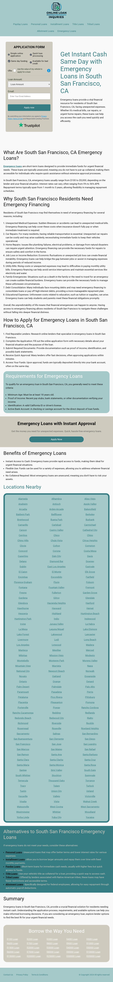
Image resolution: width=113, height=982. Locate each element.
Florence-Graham (23, 582)
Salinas (56, 733)
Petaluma (23, 697)
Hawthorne (23, 608)
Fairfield (90, 577)
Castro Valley (56, 530)
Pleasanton (56, 702)
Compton (90, 545)
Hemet (90, 608)
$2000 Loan (33, 947)
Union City (56, 791)
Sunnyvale (90, 775)
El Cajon (23, 571)
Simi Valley (56, 770)
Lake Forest (23, 634)
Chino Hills (23, 540)
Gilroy (56, 598)
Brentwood (23, 519)
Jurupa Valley (57, 624)
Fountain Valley (56, 587)
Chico (57, 535)
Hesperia (23, 613)
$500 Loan (92, 939)
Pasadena (56, 692)
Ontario (23, 681)
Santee (23, 770)
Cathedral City (90, 530)
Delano (23, 561)
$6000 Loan (13, 952)
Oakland (56, 676)
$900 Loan (72, 943)
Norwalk (90, 671)
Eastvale (90, 566)
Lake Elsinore (90, 629)
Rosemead (23, 728)
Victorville (90, 796)
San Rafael (90, 749)
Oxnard (90, 681)
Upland (90, 791)
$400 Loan (72, 939)
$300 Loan (52, 939)
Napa (90, 665)
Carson (23, 530)
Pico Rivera (56, 697)
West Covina (56, 806)
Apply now (29, 107)
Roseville (56, 728)
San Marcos (23, 749)
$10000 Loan (93, 952)
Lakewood (56, 634)
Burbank (90, 519)
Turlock (90, 785)
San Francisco (23, 744)
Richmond (23, 723)
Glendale (90, 598)
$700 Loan (32, 943)
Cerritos (23, 535)
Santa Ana (56, 754)
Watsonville (23, 806)
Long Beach (90, 639)
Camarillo (23, 524)
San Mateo (56, 749)
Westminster (23, 812)
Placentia (23, 702)
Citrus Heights (90, 540)
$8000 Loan (53, 952)
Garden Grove (90, 592)
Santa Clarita (56, 759)
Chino (90, 535)
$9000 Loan (72, 952)
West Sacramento (90, 806)
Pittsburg (90, 697)
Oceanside (89, 676)
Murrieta (56, 665)
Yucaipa (90, 817)
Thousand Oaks (56, 780)
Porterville (23, 707)
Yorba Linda (23, 817)
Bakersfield (90, 509)
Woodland (90, 812)
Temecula (23, 780)
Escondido (56, 577)
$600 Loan (12, 943)
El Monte (56, 571)
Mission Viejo (56, 655)
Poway (56, 707)
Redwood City (56, 718)
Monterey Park (56, 660)
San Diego (90, 738)
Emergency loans (12, 166)
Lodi (56, 639)
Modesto (90, 655)
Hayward (56, 608)
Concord (22, 551)
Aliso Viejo (89, 498)
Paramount (23, 692)
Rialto (90, 718)
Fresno (23, 592)
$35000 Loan (93, 956)
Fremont (90, 587)
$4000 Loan (72, 947)
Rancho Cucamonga (23, 712)
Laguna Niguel (56, 629)
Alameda (23, 498)
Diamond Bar (56, 561)
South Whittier (23, 775)
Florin (56, 582)
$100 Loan (12, 939)
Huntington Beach (90, 613)
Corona (56, 551)
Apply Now (56, 439)
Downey (90, 561)
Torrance (90, 780)
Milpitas (23, 655)
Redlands (90, 712)
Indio (56, 618)
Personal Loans (14, 852)
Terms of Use (18, 119)
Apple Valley (90, 504)
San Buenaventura (23, 738)
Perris (90, 692)
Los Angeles (23, 644)
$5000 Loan (92, 947)
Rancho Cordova (90, 707)
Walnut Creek (90, 801)
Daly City (56, 556)
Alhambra (57, 498)
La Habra (90, 624)
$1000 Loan (92, 943)
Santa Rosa (90, 765)
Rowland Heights (90, 728)
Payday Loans (13, 866)
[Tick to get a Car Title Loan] (48, 70)
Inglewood (89, 618)
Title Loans (12, 873)
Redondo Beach (23, 718)
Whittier (57, 812)
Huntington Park (22, 618)
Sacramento (23, 733)
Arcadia (23, 509)
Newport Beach (57, 671)
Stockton (56, 775)
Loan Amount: (15, 79)
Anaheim (23, 504)
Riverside (56, 723)
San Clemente (56, 738)
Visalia (23, 801)
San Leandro (90, 744)
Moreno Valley (90, 660)
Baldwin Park (23, 514)
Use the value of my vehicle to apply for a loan (29, 70)
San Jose (56, 744)
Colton (56, 545)
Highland (56, 613)
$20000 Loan (34, 956)
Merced (90, 650)
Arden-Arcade (56, 509)
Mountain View (23, 665)
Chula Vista (56, 540)
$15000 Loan (14, 956)
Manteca (23, 650)
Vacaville (23, 796)
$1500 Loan (13, 947)
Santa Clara (23, 759)
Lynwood (56, 644)
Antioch (56, 504)
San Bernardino (90, 733)
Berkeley (90, 514)
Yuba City (56, 817)
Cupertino (23, 556)
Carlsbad (56, 524)
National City (23, 671)
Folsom (90, 582)
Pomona (90, 702)
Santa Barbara (90, 754)
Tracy (23, 785)
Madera (90, 644)
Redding (56, 712)
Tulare (56, 785)
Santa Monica (56, 765)
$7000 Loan (33, 952)
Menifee (56, 650)
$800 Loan (52, 943)
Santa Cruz (90, 759)
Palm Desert (23, 686)
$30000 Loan (73, 956)
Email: (11, 91)
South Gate (90, 770)
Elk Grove (90, 571)
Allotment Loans (14, 884)
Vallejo (56, 796)
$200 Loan (32, 939)
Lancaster (90, 634)
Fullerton (56, 592)
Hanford (90, 603)
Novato (23, 676)
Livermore (23, 639)
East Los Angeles (57, 566)
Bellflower (56, 514)
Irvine (23, 624)
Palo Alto (90, 686)
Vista (56, 801)
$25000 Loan (53, 956)
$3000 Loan (53, 947)
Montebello (23, 660)
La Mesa (23, 629)
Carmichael (90, 524)
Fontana (23, 587)
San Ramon (23, 754)
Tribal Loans (12, 877)
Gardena (23, 598)
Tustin (23, 791)
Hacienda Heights (56, 603)
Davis (90, 556)
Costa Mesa (90, 551)
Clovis (23, 545)
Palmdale (56, 686)
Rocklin (90, 723)
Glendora (23, 603)
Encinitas (23, 577)
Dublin (23, 566)
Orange (56, 681)
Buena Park (56, 519)
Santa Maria (23, 765)
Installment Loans (15, 859)
